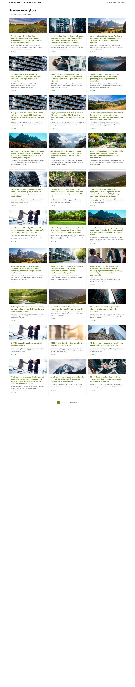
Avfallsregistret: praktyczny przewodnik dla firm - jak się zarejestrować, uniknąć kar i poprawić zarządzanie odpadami (67, 379)
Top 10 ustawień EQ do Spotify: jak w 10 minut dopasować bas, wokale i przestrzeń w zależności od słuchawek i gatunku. (28, 230)
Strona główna (122, 2)
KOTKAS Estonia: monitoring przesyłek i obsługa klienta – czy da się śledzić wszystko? (105, 309)
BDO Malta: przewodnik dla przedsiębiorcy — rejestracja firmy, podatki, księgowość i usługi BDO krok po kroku (106, 379)
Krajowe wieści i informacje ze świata (25, 2)
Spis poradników (111, 2)
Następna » (73, 402)
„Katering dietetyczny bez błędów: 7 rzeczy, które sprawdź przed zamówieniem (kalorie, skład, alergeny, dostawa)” (27, 309)
